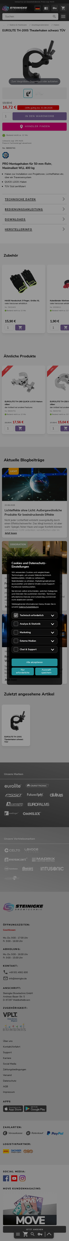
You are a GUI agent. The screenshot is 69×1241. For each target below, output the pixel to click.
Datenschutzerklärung (29, 607)
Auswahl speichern (46, 671)
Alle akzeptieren (34, 662)
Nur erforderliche (22, 671)
